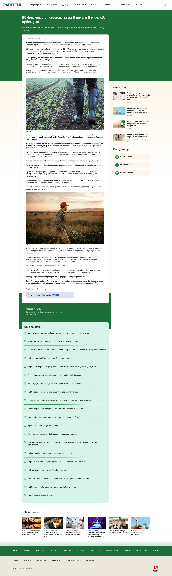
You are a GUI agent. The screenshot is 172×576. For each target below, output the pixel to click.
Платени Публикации (73, 561)
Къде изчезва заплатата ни (40, 495)
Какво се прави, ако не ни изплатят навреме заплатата (53, 392)
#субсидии (30, 289)
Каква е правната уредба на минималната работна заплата (55, 409)
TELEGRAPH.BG (141, 551)
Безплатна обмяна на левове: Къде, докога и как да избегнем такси (58, 333)
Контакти (90, 561)
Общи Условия (41, 561)
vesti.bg (35, 512)
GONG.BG (67, 551)
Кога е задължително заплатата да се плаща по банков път (55, 383)
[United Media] (156, 569)
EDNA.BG (27, 551)
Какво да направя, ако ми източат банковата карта (52, 487)
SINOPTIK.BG (54, 551)
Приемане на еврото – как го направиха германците (52, 434)
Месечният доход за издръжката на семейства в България (55, 375)
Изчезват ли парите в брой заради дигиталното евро (53, 341)
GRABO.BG (80, 551)
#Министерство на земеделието (50, 289)
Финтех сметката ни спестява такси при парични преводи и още (58, 478)
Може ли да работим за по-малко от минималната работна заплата (59, 400)
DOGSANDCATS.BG (112, 551)
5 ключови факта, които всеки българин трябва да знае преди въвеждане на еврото (67, 350)
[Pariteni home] (12, 5)
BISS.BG (127, 551)
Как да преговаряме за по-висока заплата (47, 470)
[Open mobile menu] (166, 4)
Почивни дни (125, 165)
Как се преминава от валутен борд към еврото (50, 358)
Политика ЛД (56, 561)
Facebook (49, 283)
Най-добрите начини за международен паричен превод (53, 417)
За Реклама (27, 561)
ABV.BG (15, 551)
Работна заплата (126, 157)
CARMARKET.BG (94, 551)
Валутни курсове (126, 173)
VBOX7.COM (40, 551)
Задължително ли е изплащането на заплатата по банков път (57, 461)
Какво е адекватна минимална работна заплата (50, 453)
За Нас (15, 561)
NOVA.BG (156, 551)
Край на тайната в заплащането (43, 425)
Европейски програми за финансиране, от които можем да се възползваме (62, 366)
